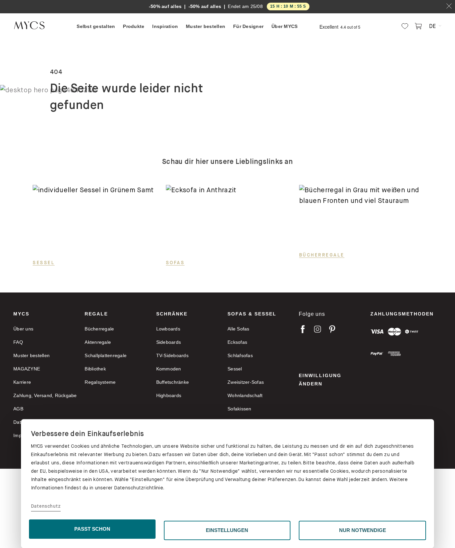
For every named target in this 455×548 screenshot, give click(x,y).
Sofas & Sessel (252, 313)
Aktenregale (98, 342)
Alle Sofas (238, 328)
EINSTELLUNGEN (227, 530)
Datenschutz (46, 506)
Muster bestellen (31, 355)
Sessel (44, 262)
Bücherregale (321, 255)
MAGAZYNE (26, 368)
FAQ (18, 342)
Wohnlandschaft (245, 395)
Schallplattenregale (106, 355)
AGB (18, 408)
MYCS (21, 313)
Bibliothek (95, 368)
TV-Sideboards (172, 355)
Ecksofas (237, 342)
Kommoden (168, 368)
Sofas (175, 262)
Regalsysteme (100, 382)
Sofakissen (239, 408)
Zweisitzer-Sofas (246, 382)
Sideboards (168, 342)
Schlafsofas (240, 355)
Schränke (172, 313)
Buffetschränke (172, 382)
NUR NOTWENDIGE (362, 530)
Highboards (169, 395)
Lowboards (168, 328)
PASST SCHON (92, 529)
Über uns (23, 328)
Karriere (22, 382)
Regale (96, 313)
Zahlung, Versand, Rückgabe (45, 395)
